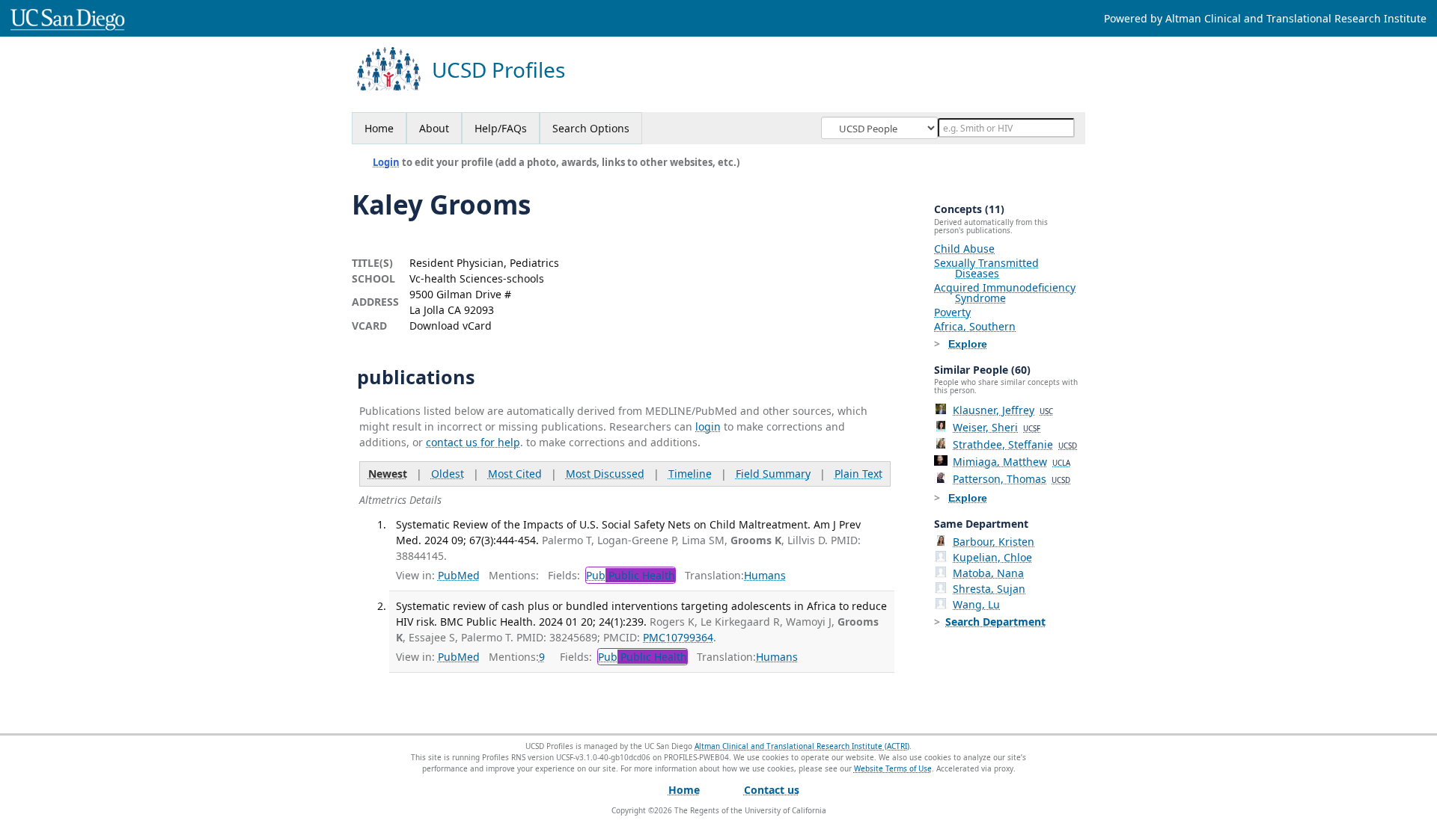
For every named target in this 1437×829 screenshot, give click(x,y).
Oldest (447, 473)
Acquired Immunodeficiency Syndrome (1005, 292)
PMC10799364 (678, 637)
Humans (765, 575)
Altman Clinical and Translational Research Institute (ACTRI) (802, 746)
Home (379, 128)
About (434, 128)
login (708, 426)
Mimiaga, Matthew (1011, 461)
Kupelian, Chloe (992, 557)
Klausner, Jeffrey (1003, 410)
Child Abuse (964, 248)
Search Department (995, 621)
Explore (967, 344)
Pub (630, 575)
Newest (387, 473)
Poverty (952, 312)
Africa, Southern (975, 326)
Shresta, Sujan (989, 589)
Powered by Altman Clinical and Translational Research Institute (1265, 18)
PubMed (459, 575)
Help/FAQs (501, 128)
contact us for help (473, 442)
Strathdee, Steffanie (1015, 444)
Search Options (590, 128)
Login (386, 162)
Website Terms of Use (893, 768)
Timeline (690, 473)
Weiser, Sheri (996, 427)
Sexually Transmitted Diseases (986, 268)
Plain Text (858, 473)
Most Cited (515, 473)
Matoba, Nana (988, 573)
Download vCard (450, 325)
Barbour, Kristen (993, 541)
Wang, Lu (976, 604)
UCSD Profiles (498, 69)
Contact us (771, 790)
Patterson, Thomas (1011, 479)
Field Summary (773, 473)
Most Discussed (605, 473)
